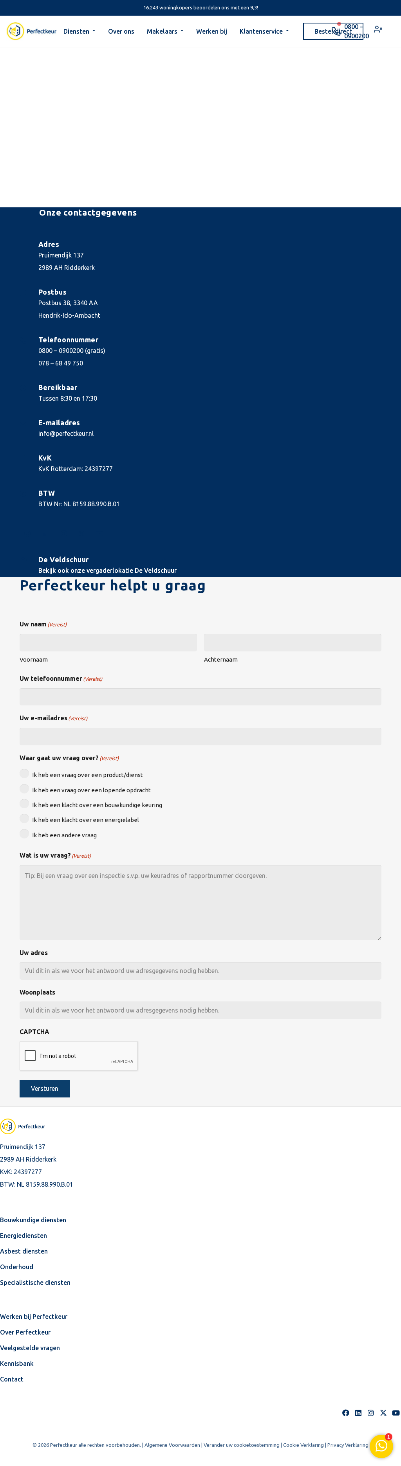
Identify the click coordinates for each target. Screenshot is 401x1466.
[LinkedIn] (45, 533)
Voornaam (34, 659)
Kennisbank (17, 1363)
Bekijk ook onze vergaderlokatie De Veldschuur (107, 570)
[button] (94, 31)
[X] (81, 533)
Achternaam (221, 659)
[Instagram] (63, 533)
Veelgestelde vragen (30, 1347)
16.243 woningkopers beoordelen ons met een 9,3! (200, 7)
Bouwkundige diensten (33, 1219)
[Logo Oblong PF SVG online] (29, 1126)
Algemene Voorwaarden (172, 1445)
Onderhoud (16, 1266)
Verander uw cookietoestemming (242, 1445)
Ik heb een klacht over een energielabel (85, 820)
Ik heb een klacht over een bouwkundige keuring (97, 805)
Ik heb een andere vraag (64, 835)
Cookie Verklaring (303, 1445)
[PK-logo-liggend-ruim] (31, 31)
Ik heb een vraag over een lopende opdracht (91, 790)
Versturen (44, 1088)
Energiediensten (23, 1235)
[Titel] (383, 1413)
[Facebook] (27, 533)
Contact (11, 1379)
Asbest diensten (24, 1251)
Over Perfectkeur (25, 1332)
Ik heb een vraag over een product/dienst (87, 775)
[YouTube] (99, 533)
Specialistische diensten (35, 1282)
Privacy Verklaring (347, 1445)
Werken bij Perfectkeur (33, 1316)
